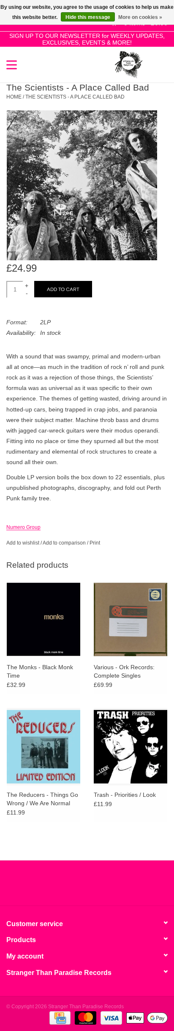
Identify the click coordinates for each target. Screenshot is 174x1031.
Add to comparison (65, 543)
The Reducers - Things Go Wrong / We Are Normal (42, 799)
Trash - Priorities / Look (125, 794)
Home (14, 97)
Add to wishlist (22, 543)
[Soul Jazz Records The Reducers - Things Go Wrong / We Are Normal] (43, 746)
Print (95, 543)
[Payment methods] (59, 1017)
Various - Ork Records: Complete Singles (124, 671)
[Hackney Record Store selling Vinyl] (155, 64)
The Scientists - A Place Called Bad (75, 97)
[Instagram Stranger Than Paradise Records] (110, 886)
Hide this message (87, 17)
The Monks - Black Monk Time (40, 671)
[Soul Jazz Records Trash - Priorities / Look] (130, 746)
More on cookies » (140, 17)
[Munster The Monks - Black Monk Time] (43, 619)
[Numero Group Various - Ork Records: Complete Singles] (130, 619)
